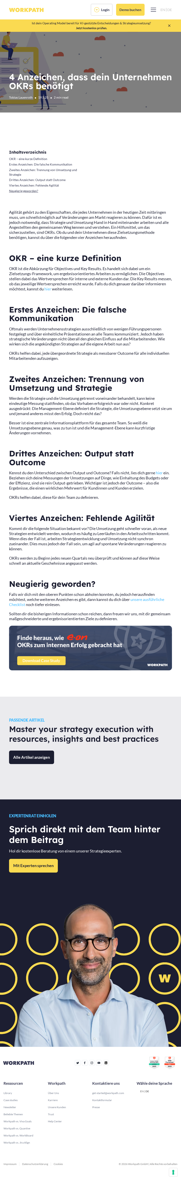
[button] (152, 9)
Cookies (58, 1164)
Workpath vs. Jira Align (17, 1142)
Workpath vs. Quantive (17, 1128)
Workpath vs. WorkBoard (18, 1135)
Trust (51, 1114)
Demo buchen (130, 10)
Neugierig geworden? (23, 191)
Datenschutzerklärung (35, 1164)
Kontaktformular (102, 1100)
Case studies (11, 1100)
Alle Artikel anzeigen (31, 757)
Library (8, 1093)
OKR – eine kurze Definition (28, 159)
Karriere (53, 1100)
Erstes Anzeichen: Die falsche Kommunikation (40, 164)
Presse (96, 1107)
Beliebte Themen (13, 1114)
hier (47, 289)
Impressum (10, 1164)
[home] (26, 9)
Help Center (55, 1121)
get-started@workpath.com (108, 1093)
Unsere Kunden (57, 1107)
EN (142, 1091)
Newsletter (10, 1107)
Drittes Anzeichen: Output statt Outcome (37, 180)
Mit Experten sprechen (33, 865)
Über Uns (53, 1093)
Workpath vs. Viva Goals (18, 1121)
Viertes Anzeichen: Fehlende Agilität (34, 185)
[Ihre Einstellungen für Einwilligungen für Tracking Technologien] (173, 1172)
